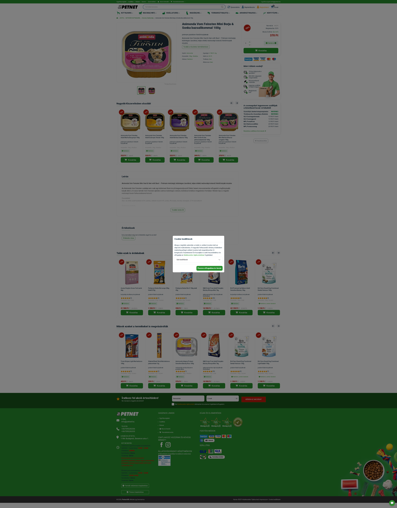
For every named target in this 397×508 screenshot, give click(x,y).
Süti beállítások (182, 260)
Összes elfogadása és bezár (209, 268)
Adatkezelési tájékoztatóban (194, 255)
